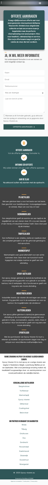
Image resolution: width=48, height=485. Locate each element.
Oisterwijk (24, 456)
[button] (40, 3)
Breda (24, 425)
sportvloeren (15, 337)
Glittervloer (24, 404)
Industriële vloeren (9, 298)
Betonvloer (24, 413)
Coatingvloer (24, 408)
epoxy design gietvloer (14, 278)
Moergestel (24, 464)
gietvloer (12, 201)
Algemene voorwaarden (16, 481)
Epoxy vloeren (24, 400)
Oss (24, 438)
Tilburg (24, 429)
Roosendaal (24, 447)
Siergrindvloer (24, 386)
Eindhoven (24, 434)
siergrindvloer (11, 218)
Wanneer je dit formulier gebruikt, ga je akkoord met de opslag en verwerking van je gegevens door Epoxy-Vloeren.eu (23, 118)
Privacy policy (34, 481)
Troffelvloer (24, 391)
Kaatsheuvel (24, 451)
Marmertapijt (24, 395)
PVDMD (31, 478)
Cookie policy (26, 481)
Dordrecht (24, 442)
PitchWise (25, 478)
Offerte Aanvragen (24, 16)
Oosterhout (24, 460)
